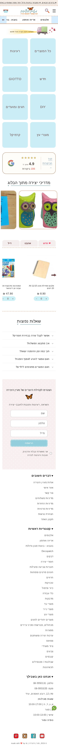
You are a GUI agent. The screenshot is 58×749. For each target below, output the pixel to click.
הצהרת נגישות (45, 514)
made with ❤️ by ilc (19, 743)
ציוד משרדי (47, 646)
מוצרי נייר (48, 609)
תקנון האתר (47, 519)
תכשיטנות (48, 667)
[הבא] (4, 275)
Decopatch (47, 551)
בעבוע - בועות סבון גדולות (39, 545)
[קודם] (53, 275)
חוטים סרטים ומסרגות (41, 572)
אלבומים (45, 20)
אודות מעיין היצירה (43, 482)
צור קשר (49, 493)
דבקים (50, 556)
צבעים (50, 651)
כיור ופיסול (47, 588)
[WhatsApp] (54, 709)
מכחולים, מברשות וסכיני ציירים (36, 625)
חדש (47, 243)
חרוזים (49, 577)
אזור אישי (48, 487)
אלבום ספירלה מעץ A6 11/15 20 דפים (41, 287)
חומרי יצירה (47, 561)
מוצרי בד (48, 604)
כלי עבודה (48, 593)
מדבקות (49, 598)
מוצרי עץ (48, 614)
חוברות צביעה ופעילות (41, 567)
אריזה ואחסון (28, 20)
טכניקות (49, 582)
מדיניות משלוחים (44, 498)
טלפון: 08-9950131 (43, 683)
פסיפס (49, 640)
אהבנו (29, 243)
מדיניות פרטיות (45, 508)
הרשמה (29, 443)
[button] (47, 10)
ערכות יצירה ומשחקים (41, 635)
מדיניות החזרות (45, 503)
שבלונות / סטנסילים (42, 662)
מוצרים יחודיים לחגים (42, 619)
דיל (11, 243)
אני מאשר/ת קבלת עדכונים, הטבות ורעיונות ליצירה (35, 453)
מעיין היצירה (34, 743)
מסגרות (49, 630)
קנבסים (49, 656)
